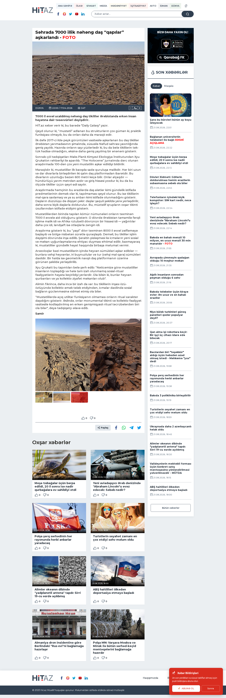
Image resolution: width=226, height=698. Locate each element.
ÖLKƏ (79, 5)
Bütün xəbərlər (170, 508)
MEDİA (103, 5)
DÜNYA (175, 5)
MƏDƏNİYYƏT (119, 5)
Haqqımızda (150, 677)
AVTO (153, 5)
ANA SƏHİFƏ (65, 5)
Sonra (210, 688)
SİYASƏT (91, 5)
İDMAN (164, 5)
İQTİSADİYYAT (138, 5)
